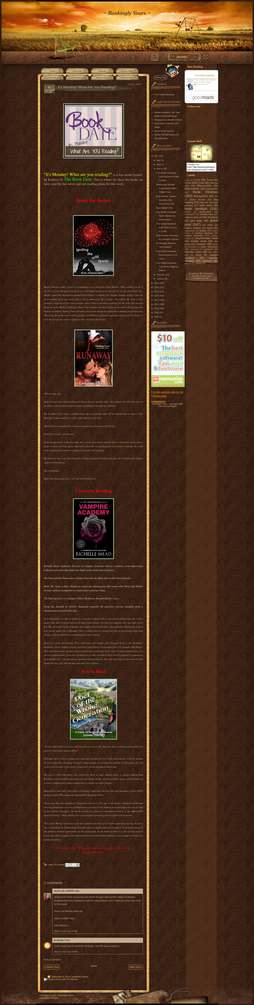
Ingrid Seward (202, 84)
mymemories (190, 231)
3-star (210, 179)
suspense (208, 249)
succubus (194, 249)
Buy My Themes (199, 276)
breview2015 (205, 212)
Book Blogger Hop (164, 208)
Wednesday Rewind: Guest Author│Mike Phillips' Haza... (166, 188)
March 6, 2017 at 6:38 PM (65, 952)
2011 (156, 304)
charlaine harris (207, 214)
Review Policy (127, 71)
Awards (102, 71)
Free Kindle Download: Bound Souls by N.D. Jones (167, 255)
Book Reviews (205, 192)
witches (188, 263)
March (160, 169)
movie (209, 228)
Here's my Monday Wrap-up (68, 911)
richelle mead (198, 241)
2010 (156, 308)
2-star (197, 179)
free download (210, 217)
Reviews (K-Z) (127, 78)
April (159, 164)
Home (52, 71)
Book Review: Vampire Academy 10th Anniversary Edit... (166, 200)
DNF (216, 196)
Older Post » (135, 967)
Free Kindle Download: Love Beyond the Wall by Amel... (167, 176)
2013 (156, 296)
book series (206, 205)
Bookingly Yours (62, 940)
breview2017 (190, 214)
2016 (156, 283)
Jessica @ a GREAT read (66, 891)
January (161, 279)
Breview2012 (201, 196)
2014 (156, 291)
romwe (215, 244)
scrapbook (192, 247)
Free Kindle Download (164, 94)
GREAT (66, 918)
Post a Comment (52, 959)
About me (77, 71)
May (159, 160)
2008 (156, 317)
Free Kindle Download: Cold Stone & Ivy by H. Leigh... (166, 227)
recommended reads (206, 238)
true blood (213, 252)
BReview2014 (212, 189)
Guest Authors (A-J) (52, 78)
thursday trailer (193, 252)
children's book (191, 217)
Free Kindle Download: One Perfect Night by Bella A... (167, 266)
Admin (138, 84)
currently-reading (204, 75)
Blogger (173, 406)
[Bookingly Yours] (201, 161)
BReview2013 (192, 188)
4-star (188, 182)
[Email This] (67, 865)
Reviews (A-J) (102, 78)
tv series (196, 255)
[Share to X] (74, 865)
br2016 (188, 212)
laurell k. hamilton (193, 228)
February (161, 275)
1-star (187, 180)
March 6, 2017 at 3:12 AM (65, 931)
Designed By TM (201, 278)
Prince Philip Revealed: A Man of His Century (205, 81)
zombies (198, 263)
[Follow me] (165, 72)
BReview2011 (204, 185)
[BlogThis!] (71, 865)
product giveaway (204, 233)
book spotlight (196, 209)
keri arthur (208, 225)
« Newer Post (52, 967)
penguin (203, 231)
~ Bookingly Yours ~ (127, 13)
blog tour (204, 202)
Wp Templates (206, 273)
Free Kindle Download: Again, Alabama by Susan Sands (166, 216)
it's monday (60, 864)
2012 (156, 300)
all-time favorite (197, 200)
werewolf (207, 260)
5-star (201, 182)
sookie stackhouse (209, 247)
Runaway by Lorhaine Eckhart (168, 120)
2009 (156, 312)
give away (196, 220)
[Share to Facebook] (78, 865)
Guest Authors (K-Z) (77, 78)
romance (201, 244)
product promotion (194, 235)
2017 (156, 156)
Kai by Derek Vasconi (164, 131)
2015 (156, 287)
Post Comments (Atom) (76, 976)
